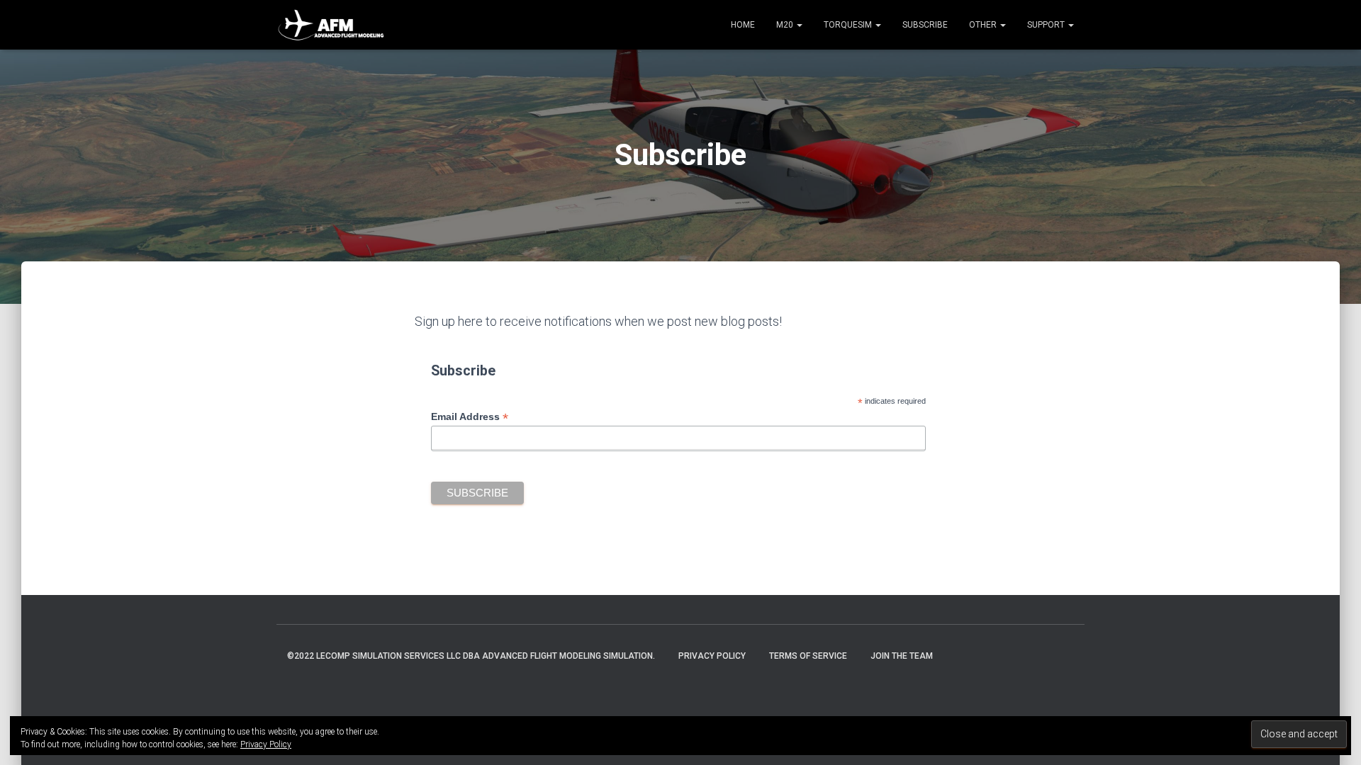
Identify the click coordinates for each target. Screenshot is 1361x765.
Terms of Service (808, 656)
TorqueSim (849, 25)
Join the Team (901, 656)
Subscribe (925, 25)
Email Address (469, 417)
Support (1047, 25)
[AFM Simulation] (331, 24)
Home (743, 25)
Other (984, 25)
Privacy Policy (712, 656)
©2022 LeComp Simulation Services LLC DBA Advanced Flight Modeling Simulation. (471, 656)
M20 (785, 25)
